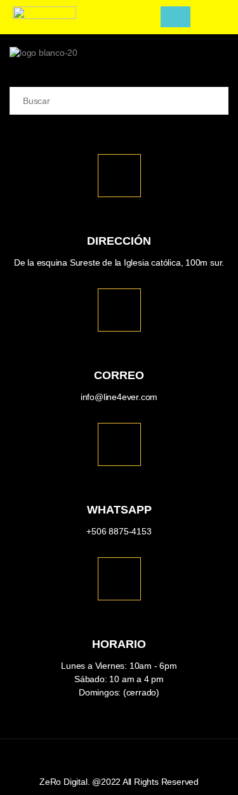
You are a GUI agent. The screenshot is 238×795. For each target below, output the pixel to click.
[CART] (175, 16)
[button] (147, 17)
